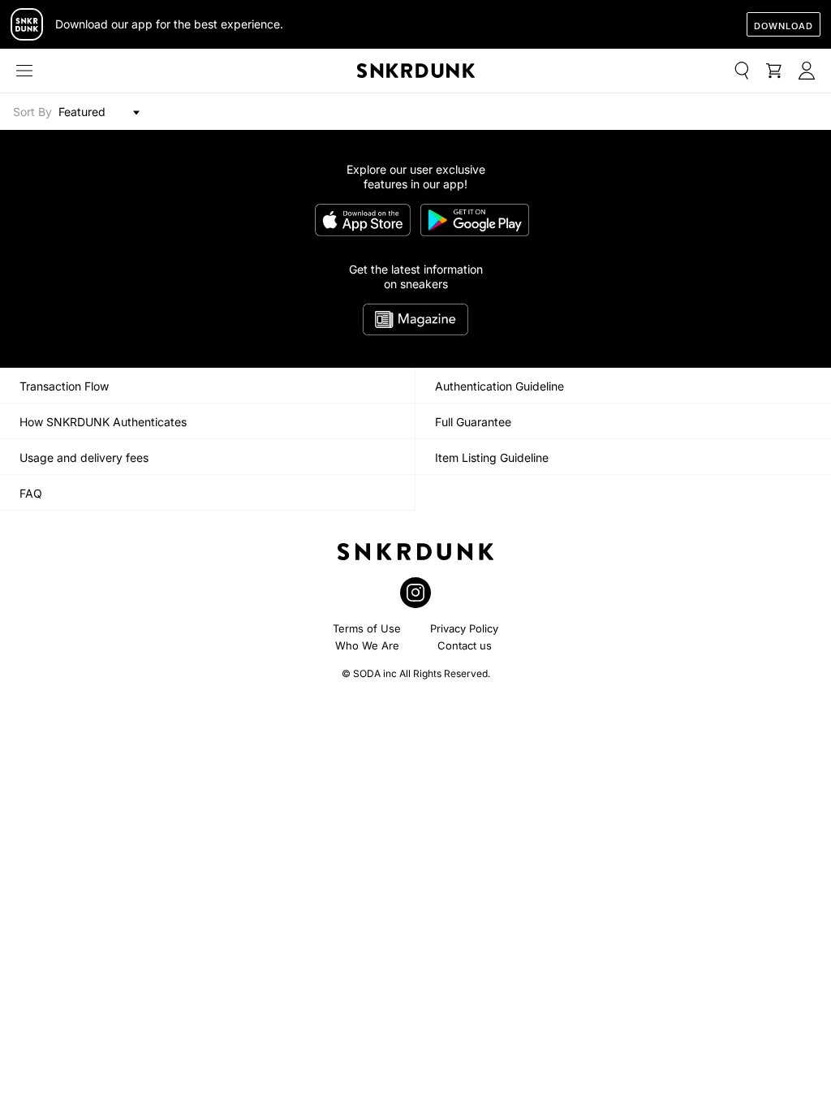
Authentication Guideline (499, 386)
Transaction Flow (64, 386)
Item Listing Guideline (492, 457)
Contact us (464, 645)
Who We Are (367, 645)
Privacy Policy (464, 628)
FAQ (30, 493)
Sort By (32, 112)
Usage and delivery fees (84, 457)
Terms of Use (367, 628)
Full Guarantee (473, 422)
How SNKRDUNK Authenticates (103, 422)
